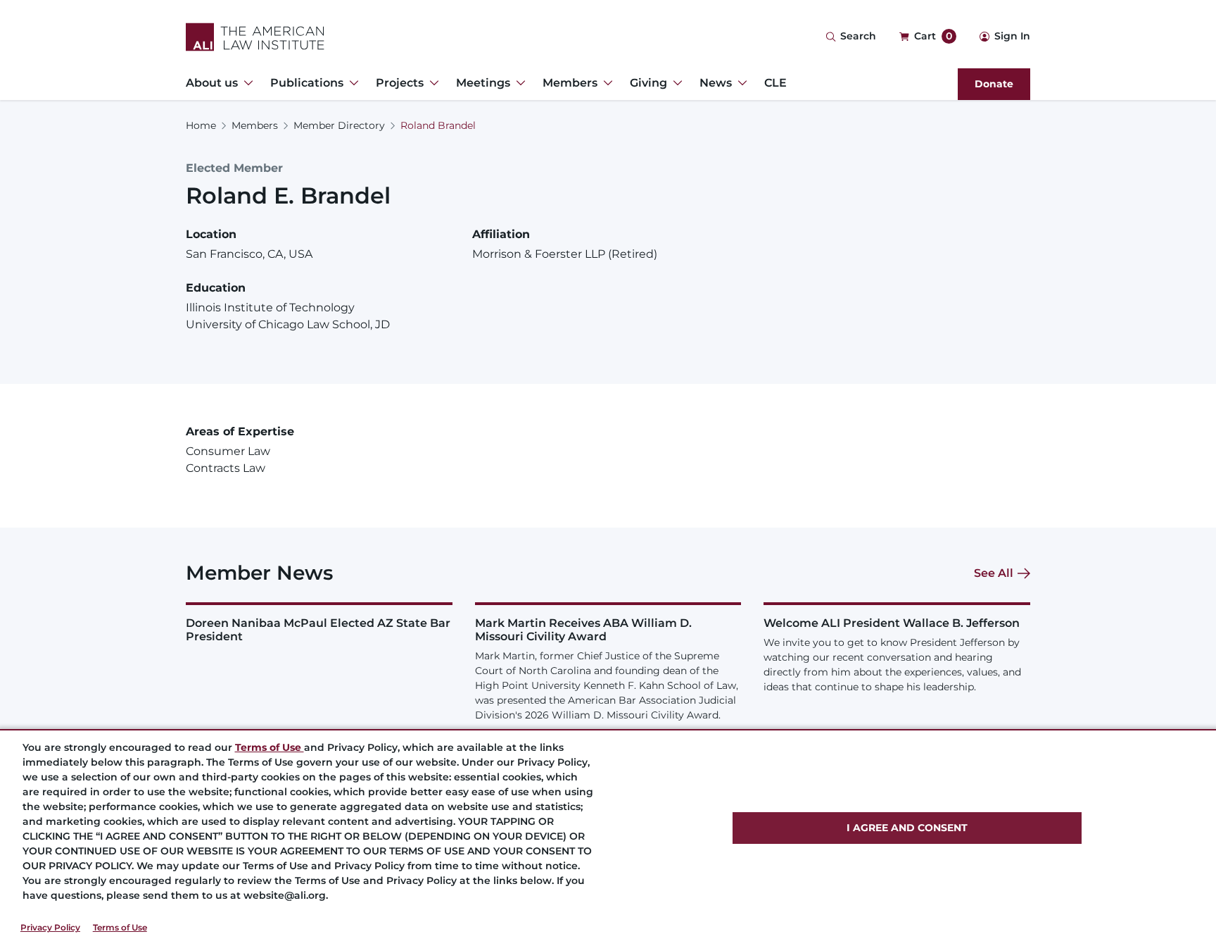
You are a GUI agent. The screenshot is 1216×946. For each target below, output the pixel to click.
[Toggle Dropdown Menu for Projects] (431, 83)
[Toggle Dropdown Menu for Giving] (675, 83)
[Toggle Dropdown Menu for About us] (245, 83)
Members (255, 125)
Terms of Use (120, 927)
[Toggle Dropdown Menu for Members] (605, 83)
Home (201, 125)
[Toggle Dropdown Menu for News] (739, 83)
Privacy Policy (50, 927)
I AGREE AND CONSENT (907, 827)
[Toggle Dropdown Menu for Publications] (351, 83)
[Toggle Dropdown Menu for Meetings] (518, 83)
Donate (994, 83)
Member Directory (339, 125)
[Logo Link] (255, 37)
